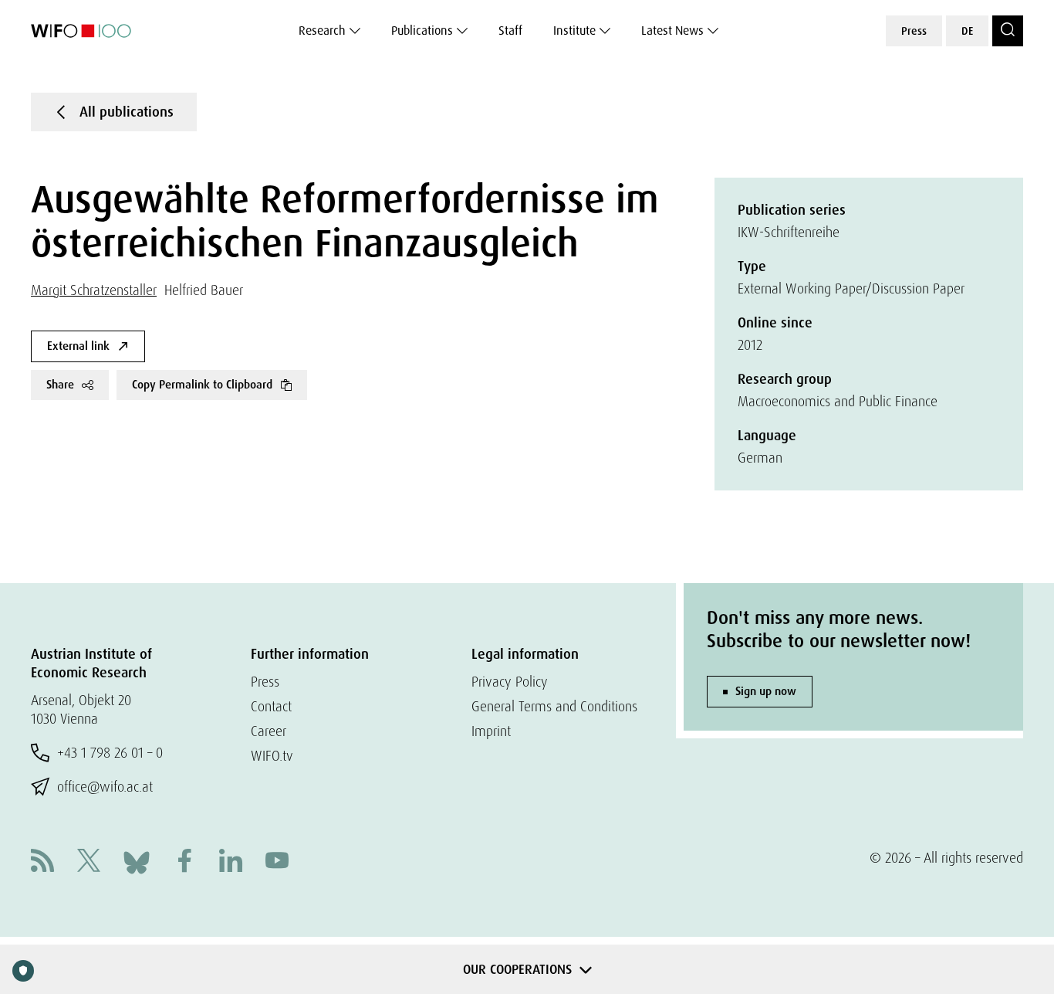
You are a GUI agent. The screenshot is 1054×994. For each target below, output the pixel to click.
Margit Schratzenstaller (94, 290)
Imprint (491, 731)
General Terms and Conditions (554, 706)
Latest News (672, 30)
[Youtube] (277, 862)
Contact (271, 706)
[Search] (1007, 30)
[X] (88, 862)
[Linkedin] (230, 862)
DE (967, 31)
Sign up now (765, 691)
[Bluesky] (136, 861)
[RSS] (42, 862)
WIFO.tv (272, 756)
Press (914, 31)
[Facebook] (184, 862)
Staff (510, 30)
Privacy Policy (509, 681)
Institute (574, 30)
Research (322, 30)
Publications (422, 30)
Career (268, 731)
